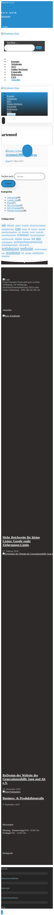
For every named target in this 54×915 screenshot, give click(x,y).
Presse (10, 203)
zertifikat (28, 253)
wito (3, 253)
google (32, 232)
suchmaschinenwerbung (10, 245)
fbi (29, 229)
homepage (23, 234)
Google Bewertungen (9, 235)
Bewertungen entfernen (38, 225)
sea (33, 238)
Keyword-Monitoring (37, 235)
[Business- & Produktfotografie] (11, 792)
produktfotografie (8, 239)
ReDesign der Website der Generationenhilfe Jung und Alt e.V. (24, 779)
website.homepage (41, 249)
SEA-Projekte (13, 205)
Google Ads (12, 200)
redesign (18, 239)
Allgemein (12, 197)
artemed (18, 225)
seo (38, 238)
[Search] (39, 47)
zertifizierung (38, 253)
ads (4, 224)
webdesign (10, 248)
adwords (10, 225)
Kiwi (8, 161)
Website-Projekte (14, 210)
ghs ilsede (25, 232)
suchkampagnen (7, 242)
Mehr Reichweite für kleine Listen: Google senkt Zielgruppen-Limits (21, 541)
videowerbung (24, 245)
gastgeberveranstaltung (9, 232)
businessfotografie (8, 229)
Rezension (26, 239)
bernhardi (25, 225)
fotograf (34, 229)
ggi (19, 232)
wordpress (13, 252)
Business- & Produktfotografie (23, 798)
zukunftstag (6, 256)
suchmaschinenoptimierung (28, 241)
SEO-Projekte (13, 208)
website (26, 248)
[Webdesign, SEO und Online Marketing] (10, 33)
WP (22, 253)
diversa (24, 229)
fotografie (41, 229)
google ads (39, 232)
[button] (5, 16)
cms (18, 228)
